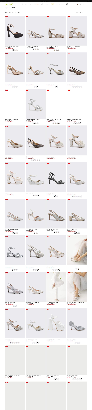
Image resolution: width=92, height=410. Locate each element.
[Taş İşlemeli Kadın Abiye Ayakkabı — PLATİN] (33, 160)
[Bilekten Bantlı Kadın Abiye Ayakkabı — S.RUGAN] (55, 196)
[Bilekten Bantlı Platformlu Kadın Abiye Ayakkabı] (36, 104)
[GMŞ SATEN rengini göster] (36, 270)
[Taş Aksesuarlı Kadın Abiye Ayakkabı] (15, 287)
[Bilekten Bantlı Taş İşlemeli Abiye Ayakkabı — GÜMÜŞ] (37, 233)
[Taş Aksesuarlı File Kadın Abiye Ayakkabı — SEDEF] (81, 379)
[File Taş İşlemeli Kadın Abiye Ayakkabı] (77, 213)
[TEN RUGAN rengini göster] (57, 196)
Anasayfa (6, 7)
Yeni (22, 4)
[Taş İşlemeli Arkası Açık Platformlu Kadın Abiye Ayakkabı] (56, 250)
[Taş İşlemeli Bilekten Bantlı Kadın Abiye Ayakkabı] (77, 104)
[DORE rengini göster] (55, 123)
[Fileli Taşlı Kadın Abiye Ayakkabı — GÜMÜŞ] (79, 343)
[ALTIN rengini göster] (36, 49)
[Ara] (80, 4)
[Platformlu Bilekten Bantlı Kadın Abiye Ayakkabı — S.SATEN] (13, 50)
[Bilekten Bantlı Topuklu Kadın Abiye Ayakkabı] (15, 213)
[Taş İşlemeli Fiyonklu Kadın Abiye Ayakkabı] (36, 250)
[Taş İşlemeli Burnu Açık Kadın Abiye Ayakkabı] (56, 213)
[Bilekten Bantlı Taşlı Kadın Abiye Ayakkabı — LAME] (37, 343)
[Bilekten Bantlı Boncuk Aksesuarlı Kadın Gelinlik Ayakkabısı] (77, 287)
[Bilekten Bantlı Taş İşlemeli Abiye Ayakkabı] (15, 67)
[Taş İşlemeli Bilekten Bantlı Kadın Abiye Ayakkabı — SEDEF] (81, 196)
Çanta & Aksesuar (59, 4)
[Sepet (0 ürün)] (86, 4)
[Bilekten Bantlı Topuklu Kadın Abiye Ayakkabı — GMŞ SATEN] (13, 233)
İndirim (36, 4)
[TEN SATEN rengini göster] (57, 270)
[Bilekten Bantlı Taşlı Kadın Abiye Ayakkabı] (36, 323)
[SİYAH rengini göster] (33, 49)
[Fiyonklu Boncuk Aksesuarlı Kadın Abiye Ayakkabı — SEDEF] (78, 269)
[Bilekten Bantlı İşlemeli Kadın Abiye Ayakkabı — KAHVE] (77, 87)
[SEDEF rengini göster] (40, 160)
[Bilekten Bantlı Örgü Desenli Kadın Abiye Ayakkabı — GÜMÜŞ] (37, 49)
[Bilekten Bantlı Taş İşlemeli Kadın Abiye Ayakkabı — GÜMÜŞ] (57, 87)
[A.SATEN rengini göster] (17, 233)
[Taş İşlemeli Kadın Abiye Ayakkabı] (36, 140)
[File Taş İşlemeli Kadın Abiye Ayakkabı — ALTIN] (77, 233)
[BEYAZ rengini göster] (75, 87)
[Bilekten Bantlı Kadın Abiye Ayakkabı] (56, 177)
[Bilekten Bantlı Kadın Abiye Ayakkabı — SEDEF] (19, 343)
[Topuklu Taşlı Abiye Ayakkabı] (36, 67)
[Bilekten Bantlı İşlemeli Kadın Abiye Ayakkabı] (77, 67)
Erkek (31, 4)
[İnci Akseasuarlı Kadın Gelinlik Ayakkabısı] (56, 287)
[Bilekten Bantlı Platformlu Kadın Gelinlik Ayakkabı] (56, 323)
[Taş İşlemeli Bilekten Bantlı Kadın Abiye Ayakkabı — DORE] (80, 123)
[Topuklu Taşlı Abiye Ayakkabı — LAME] (37, 87)
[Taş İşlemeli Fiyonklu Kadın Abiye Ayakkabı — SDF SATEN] (37, 270)
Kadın (26, 4)
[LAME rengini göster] (17, 87)
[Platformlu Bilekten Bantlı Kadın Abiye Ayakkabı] (15, 31)
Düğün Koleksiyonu (44, 4)
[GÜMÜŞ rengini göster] (56, 50)
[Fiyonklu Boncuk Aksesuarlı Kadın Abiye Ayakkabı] (77, 250)
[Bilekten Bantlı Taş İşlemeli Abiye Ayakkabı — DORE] (15, 87)
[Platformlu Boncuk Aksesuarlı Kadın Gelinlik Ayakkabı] (36, 360)
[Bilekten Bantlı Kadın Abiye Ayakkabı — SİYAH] (13, 270)
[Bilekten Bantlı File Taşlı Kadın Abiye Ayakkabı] (56, 360)
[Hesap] (83, 4)
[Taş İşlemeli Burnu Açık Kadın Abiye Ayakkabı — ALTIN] (56, 232)
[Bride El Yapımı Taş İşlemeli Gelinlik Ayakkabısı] (15, 104)
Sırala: (77, 12)
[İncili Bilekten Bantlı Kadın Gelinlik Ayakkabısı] (36, 287)
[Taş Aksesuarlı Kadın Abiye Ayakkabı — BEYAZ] (16, 306)
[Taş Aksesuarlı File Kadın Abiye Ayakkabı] (77, 360)
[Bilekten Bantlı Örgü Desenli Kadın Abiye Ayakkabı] (36, 31)
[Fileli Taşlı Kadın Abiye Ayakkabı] (77, 323)
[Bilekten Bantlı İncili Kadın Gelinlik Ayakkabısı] (56, 140)
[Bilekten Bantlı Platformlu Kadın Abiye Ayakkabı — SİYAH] (33, 123)
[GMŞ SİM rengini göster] (15, 50)
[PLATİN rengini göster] (53, 123)
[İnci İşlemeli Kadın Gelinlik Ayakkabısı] (15, 140)
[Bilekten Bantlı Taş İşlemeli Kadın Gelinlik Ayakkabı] (56, 104)
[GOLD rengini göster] (36, 160)
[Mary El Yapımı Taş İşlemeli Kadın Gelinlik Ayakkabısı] (77, 140)
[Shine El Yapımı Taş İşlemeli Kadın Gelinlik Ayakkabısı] (15, 177)
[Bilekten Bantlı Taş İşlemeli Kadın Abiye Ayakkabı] (56, 67)
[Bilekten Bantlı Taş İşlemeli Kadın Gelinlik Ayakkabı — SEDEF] (59, 123)
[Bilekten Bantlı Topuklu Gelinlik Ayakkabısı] (77, 31)
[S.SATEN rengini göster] (15, 233)
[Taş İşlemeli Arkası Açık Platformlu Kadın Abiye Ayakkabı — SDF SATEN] (59, 270)
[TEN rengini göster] (81, 87)
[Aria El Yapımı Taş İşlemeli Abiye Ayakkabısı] (56, 31)
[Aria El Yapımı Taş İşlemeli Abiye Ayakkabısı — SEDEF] (58, 50)
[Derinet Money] (77, 4)
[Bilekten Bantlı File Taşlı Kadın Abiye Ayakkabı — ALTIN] (56, 379)
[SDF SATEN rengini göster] (17, 50)
